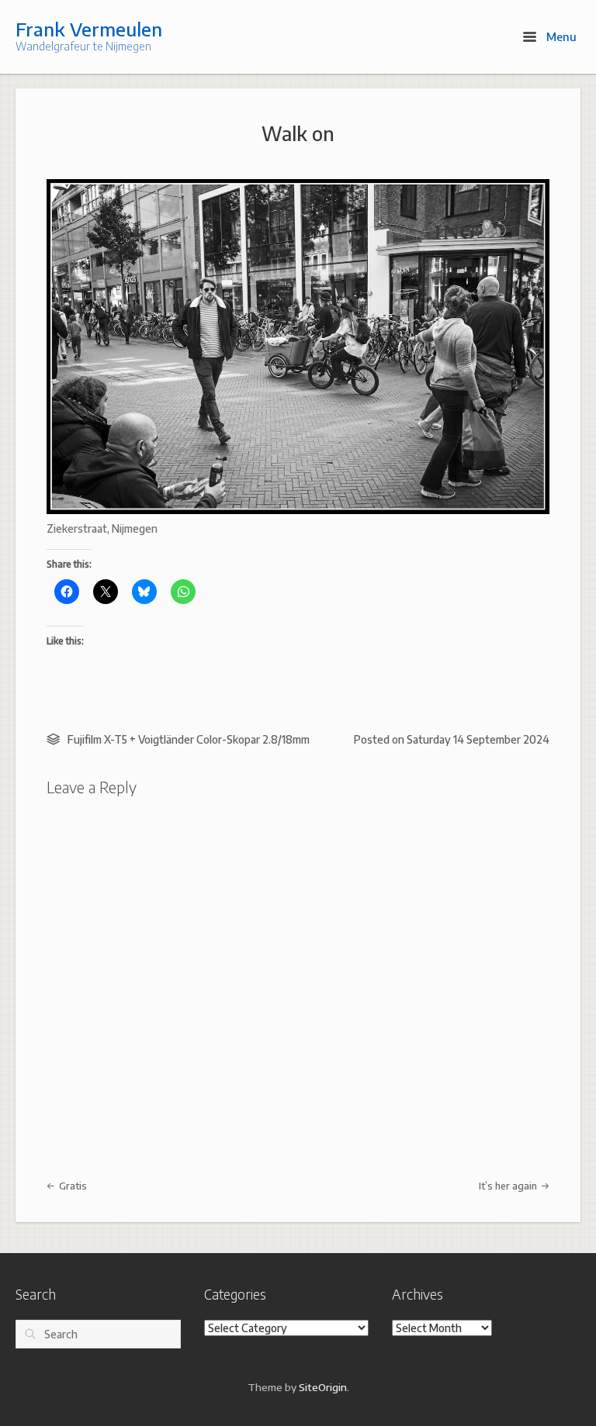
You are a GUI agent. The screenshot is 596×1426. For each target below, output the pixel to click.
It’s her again (509, 1185)
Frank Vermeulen (89, 28)
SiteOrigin (323, 1386)
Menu (560, 36)
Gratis (72, 1185)
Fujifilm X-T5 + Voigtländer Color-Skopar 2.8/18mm (189, 739)
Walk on (298, 133)
